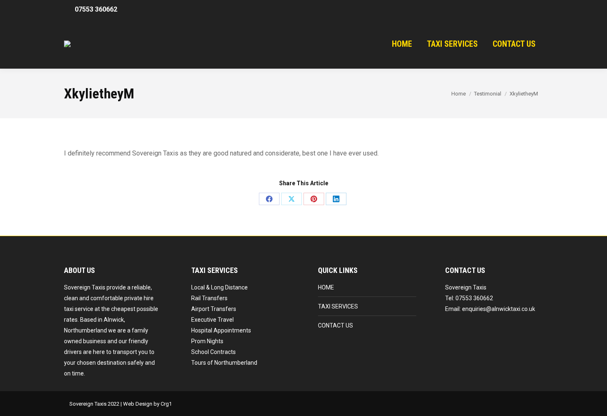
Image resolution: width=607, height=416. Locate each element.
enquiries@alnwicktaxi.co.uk (498, 309)
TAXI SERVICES (338, 306)
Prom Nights (207, 341)
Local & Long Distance (219, 287)
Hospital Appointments (221, 330)
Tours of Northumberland (224, 362)
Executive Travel (212, 319)
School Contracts (213, 352)
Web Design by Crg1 (147, 404)
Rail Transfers (209, 298)
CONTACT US (335, 325)
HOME (326, 287)
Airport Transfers (213, 309)
